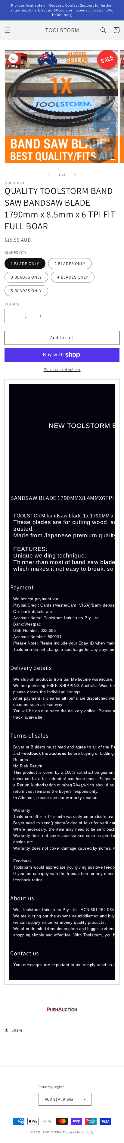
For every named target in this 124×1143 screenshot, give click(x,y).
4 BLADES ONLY (72, 277)
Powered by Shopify (78, 1132)
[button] (7, 30)
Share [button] (17, 1030)
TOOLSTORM (53, 1132)
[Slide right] (75, 174)
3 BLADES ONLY (26, 277)
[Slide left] (48, 174)
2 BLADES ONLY (69, 263)
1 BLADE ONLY (25, 263)
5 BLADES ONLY (26, 290)
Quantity (12, 304)
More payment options (62, 369)
